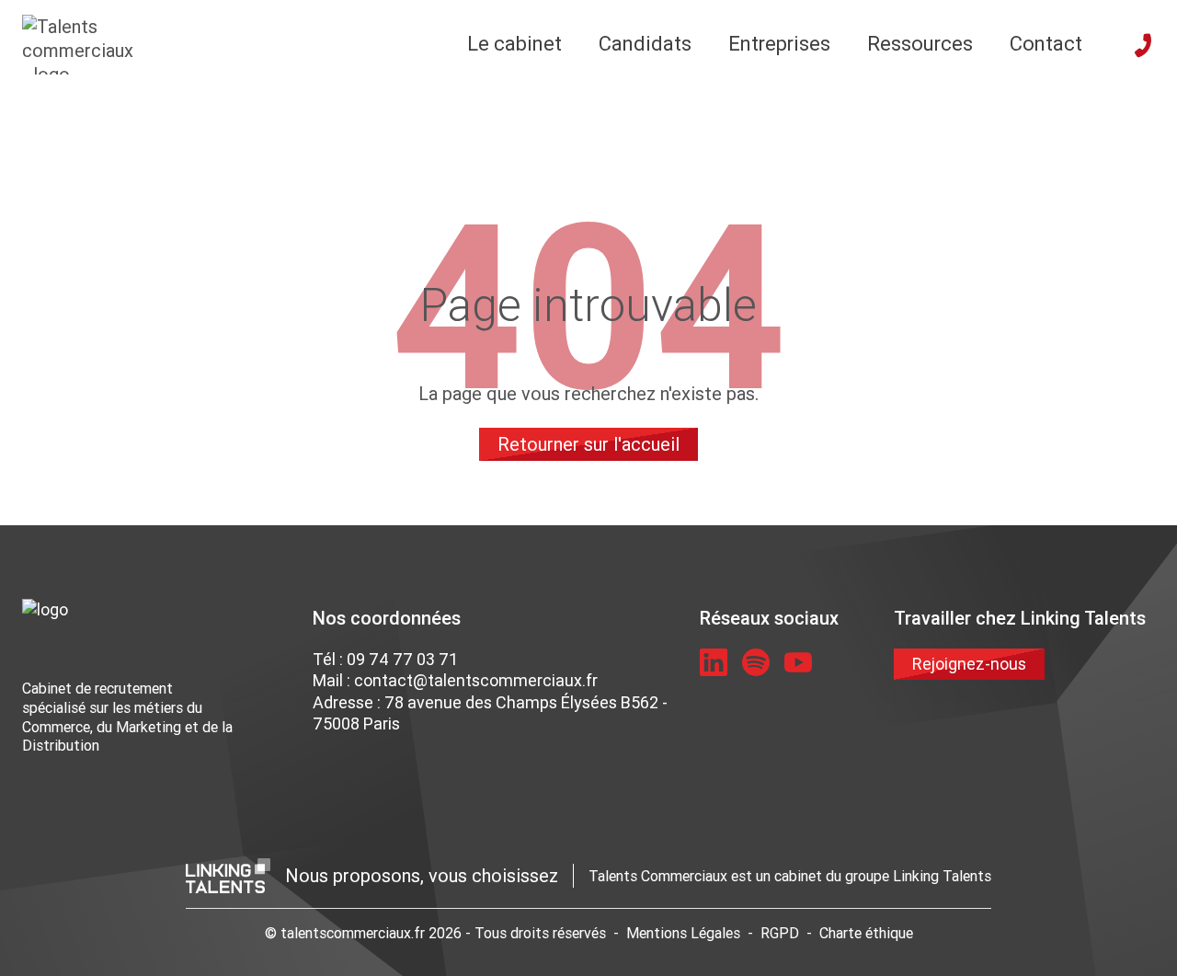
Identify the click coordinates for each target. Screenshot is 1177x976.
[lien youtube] (798, 662)
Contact (1046, 43)
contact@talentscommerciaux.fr (476, 680)
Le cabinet (514, 43)
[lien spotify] (756, 662)
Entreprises (779, 43)
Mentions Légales (683, 933)
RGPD (779, 933)
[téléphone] (1143, 45)
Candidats (645, 43)
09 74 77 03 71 (402, 659)
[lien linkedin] (713, 662)
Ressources (920, 43)
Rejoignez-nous (969, 663)
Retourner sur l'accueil (588, 443)
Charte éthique (866, 933)
